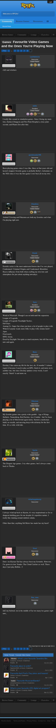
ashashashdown (15, 683)
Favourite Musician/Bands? (28, 681)
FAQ (53, 721)
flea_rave (34, 597)
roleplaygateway (34, 499)
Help (48, 721)
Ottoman (34, 401)
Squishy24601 (14, 668)
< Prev (4, 51)
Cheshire (34, 204)
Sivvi (35, 548)
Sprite (34, 450)
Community (7, 21)
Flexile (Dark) (6, 721)
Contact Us (42, 721)
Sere (35, 302)
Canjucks (13, 660)
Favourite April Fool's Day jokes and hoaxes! (29, 673)
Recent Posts (6, 26)
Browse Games (22, 21)
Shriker (12, 675)
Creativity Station (26, 690)
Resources (38, 21)
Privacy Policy (32, 721)
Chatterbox (26, 660)
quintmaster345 (35, 155)
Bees (35, 352)
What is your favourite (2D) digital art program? (30, 688)
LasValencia (35, 57)
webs (35, 106)
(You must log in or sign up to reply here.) (42, 646)
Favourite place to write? (20, 666)
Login (50, 2)
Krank (34, 253)
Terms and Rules (19, 721)
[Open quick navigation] (53, 35)
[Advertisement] (45, 77)
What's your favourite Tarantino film (32, 658)
